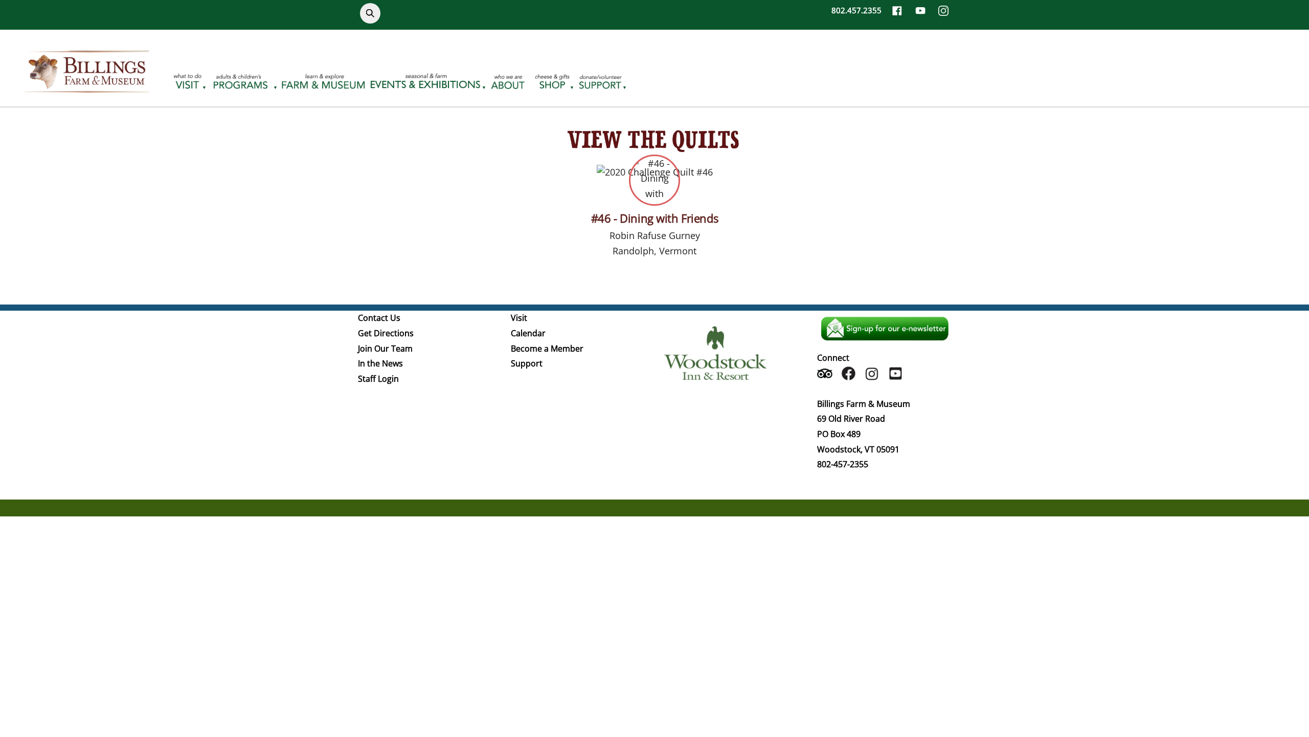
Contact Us (379, 317)
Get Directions (386, 333)
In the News (380, 363)
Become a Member (547, 348)
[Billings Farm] (87, 86)
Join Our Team (385, 348)
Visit (519, 317)
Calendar (528, 333)
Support (527, 363)
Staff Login (378, 378)
